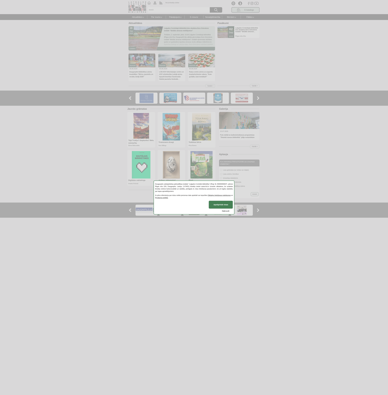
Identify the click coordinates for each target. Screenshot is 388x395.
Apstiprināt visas (221, 205)
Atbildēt (254, 194)
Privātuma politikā (161, 198)
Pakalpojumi (174, 17)
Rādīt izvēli (225, 211)
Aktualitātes (137, 17)
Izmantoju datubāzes (230, 178)
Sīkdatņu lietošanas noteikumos (219, 195)
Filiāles (249, 17)
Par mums (155, 17)
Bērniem (230, 17)
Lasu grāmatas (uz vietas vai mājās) (236, 170)
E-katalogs (249, 10)
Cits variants (227, 190)
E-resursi (194, 17)
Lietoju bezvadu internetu (232, 182)
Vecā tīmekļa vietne (172, 3)
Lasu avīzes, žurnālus (231, 174)
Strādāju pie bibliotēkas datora (234, 186)
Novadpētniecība (212, 17)
